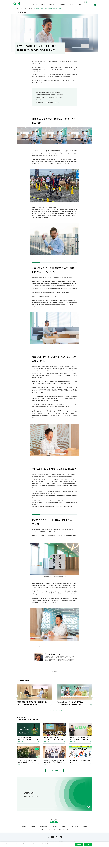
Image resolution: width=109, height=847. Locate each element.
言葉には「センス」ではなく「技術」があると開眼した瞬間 (49, 97)
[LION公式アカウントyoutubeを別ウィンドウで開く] (52, 837)
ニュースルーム (74, 826)
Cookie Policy (23, 844)
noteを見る (54, 770)
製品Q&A (74, 2)
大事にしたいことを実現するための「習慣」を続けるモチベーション (51, 94)
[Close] (107, 844)
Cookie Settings (79, 844)
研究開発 (33, 826)
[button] (95, 5)
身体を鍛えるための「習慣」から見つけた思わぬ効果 (48, 92)
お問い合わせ (80, 2)
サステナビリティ (43, 826)
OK (88, 844)
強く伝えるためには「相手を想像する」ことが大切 (47, 102)
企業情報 (64, 826)
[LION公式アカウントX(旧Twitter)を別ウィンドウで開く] (48, 837)
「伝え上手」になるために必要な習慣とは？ (46, 100)
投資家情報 (55, 826)
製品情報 (24, 826)
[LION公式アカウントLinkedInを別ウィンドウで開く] (60, 837)
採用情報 (85, 826)
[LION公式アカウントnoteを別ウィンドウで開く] (56, 837)
